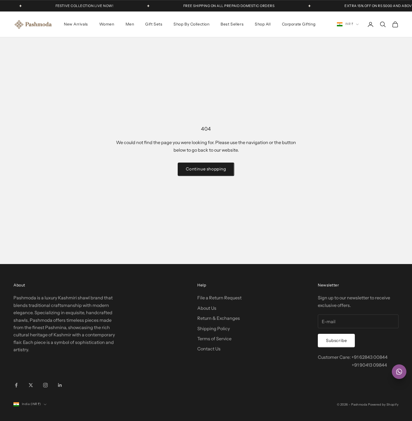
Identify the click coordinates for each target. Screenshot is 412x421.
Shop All (262, 24)
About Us (206, 308)
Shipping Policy (213, 328)
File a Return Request (219, 297)
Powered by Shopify (383, 404)
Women (106, 24)
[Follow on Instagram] (45, 385)
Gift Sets (153, 24)
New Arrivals (76, 24)
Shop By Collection (191, 24)
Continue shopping (206, 169)
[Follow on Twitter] (31, 385)
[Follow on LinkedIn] (60, 385)
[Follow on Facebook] (16, 385)
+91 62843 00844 (369, 357)
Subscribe (336, 340)
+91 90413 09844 (369, 365)
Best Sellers (232, 24)
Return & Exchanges (218, 318)
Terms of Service (214, 338)
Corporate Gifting (299, 24)
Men (130, 24)
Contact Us (209, 348)
